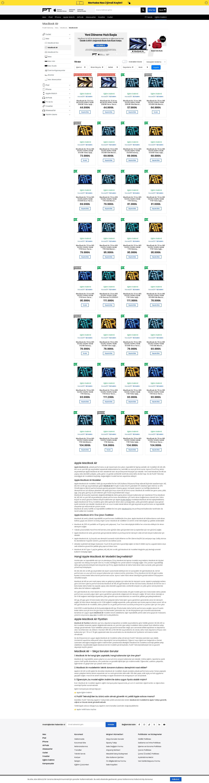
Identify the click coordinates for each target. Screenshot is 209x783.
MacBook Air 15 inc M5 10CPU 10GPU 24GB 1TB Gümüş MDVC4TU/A (109, 440)
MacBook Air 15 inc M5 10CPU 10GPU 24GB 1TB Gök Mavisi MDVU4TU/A (85, 440)
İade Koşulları (111, 764)
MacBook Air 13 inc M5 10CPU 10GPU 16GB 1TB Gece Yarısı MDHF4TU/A (85, 247)
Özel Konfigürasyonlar (56, 70)
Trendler (78, 750)
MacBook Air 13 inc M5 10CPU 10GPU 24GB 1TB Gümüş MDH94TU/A (132, 247)
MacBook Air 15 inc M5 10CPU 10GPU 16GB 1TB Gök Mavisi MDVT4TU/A (156, 344)
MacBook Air (53, 47)
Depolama (128, 67)
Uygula (156, 67)
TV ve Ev (49, 102)
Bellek (113, 67)
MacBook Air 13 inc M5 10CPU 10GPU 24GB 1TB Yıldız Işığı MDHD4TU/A (156, 247)
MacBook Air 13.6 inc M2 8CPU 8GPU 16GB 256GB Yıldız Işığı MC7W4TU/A (85, 102)
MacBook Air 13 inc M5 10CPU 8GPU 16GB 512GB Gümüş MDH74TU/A (132, 151)
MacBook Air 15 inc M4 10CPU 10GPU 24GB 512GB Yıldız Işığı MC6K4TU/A (85, 151)
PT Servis (148, 17)
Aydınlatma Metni (145, 757)
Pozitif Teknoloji (47, 28)
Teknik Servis (79, 753)
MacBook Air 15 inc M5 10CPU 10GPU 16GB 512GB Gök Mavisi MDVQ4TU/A (156, 295)
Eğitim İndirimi (161, 17)
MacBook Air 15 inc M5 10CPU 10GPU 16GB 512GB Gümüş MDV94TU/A (85, 344)
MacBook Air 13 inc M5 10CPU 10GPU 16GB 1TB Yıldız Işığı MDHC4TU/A (156, 199)
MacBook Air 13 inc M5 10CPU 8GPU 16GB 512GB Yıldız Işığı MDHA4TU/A (156, 151)
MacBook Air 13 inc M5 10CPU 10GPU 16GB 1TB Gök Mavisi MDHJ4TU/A (109, 199)
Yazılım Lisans (51, 114)
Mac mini (51, 61)
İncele (156, 112)
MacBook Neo (53, 43)
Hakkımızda (79, 739)
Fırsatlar (101, 17)
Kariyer (77, 757)
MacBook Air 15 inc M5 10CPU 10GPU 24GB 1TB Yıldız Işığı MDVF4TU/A (132, 440)
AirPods (80, 17)
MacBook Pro (53, 52)
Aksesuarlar (91, 17)
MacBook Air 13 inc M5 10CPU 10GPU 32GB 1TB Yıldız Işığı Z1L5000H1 (132, 295)
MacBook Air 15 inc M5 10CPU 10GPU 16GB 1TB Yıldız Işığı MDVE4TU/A (132, 392)
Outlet (110, 17)
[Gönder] (143, 10)
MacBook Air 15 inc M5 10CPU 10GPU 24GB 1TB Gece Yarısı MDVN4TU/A (156, 440)
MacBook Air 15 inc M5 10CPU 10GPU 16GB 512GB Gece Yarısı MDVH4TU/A (132, 344)
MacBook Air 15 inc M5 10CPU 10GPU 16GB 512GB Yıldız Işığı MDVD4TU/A (109, 344)
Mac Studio (52, 66)
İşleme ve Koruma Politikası (149, 746)
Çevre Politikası (144, 750)
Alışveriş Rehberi (113, 750)
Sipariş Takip (111, 742)
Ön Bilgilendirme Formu (116, 761)
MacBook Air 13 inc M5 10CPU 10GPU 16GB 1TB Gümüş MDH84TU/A (132, 199)
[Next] (162, 44)
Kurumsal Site (80, 742)
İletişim (77, 761)
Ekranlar (51, 75)
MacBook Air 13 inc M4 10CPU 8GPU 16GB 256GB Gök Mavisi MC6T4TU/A (132, 102)
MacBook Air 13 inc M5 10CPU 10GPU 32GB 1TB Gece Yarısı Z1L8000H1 (109, 392)
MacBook (63, 28)
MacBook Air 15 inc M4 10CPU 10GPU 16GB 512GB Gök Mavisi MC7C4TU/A (156, 102)
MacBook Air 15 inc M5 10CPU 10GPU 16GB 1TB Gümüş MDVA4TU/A (85, 392)
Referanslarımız (81, 746)
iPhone (58, 17)
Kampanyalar (48, 763)
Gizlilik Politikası (144, 739)
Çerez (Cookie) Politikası (148, 753)
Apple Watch (69, 17)
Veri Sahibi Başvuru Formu (149, 761)
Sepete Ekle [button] (85, 112)
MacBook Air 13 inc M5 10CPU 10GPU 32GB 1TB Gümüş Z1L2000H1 (108, 295)
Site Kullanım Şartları (115, 757)
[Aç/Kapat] (69, 34)
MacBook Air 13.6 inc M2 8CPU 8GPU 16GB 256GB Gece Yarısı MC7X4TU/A (108, 102)
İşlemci (81, 67)
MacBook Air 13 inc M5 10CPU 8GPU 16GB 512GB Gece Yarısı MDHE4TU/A (85, 199)
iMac (50, 56)
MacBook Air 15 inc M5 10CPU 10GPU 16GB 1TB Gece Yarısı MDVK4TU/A (156, 392)
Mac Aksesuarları (54, 79)
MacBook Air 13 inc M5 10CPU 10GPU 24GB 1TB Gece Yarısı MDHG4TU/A (85, 295)
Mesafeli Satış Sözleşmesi (117, 753)
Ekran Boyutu (97, 67)
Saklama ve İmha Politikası (149, 742)
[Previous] (79, 44)
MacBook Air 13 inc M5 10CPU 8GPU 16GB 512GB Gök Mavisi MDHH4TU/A (109, 151)
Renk (143, 67)
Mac (44, 17)
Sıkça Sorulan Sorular (115, 739)
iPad (50, 17)
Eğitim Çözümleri (81, 764)
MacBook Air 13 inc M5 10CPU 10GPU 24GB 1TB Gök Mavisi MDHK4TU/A (109, 247)
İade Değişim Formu (114, 746)
